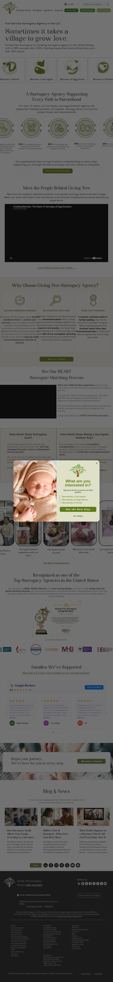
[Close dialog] (96, 463)
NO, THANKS (78, 516)
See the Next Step (78, 509)
